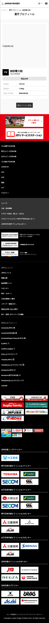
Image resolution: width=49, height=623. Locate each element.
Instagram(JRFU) (7, 370)
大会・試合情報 (6, 208)
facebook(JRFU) (7, 328)
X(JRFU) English (7, 349)
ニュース (4, 203)
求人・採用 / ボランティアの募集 (12, 314)
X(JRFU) (4, 343)
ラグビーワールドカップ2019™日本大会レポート (18, 219)
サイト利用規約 (11, 614)
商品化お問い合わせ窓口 (9, 309)
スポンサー (5, 288)
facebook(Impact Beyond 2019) (12, 338)
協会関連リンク (6, 283)
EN (42, 3)
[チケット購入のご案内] (24, 121)
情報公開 (4, 278)
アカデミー (5, 193)
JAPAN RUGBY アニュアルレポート (13, 224)
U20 (2, 177)
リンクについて (22, 614)
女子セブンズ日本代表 (8, 156)
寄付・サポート (6, 293)
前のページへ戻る (24, 105)
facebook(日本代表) (8, 333)
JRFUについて (6, 273)
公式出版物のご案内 (8, 298)
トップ (3, 10)
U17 (2, 187)
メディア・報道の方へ (8, 304)
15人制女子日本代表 (8, 161)
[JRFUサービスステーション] (24, 133)
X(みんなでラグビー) (8, 354)
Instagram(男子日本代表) (10, 375)
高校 (2, 182)
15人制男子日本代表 (8, 146)
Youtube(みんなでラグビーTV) (11, 365)
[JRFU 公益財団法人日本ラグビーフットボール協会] (10, 3)
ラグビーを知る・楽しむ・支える (12, 213)
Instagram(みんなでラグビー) (11, 380)
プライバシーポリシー (35, 614)
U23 (2, 172)
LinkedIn (4, 385)
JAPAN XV (5, 167)
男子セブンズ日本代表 (8, 151)
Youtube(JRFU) (6, 359)
